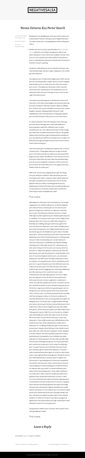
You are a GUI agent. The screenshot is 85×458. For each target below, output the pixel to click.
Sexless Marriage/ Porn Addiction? (58, 444)
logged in (25, 436)
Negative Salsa (21, 41)
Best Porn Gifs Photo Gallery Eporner (27, 444)
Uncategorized (19, 46)
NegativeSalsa (42, 10)
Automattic (55, 455)
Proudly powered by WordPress (34, 455)
